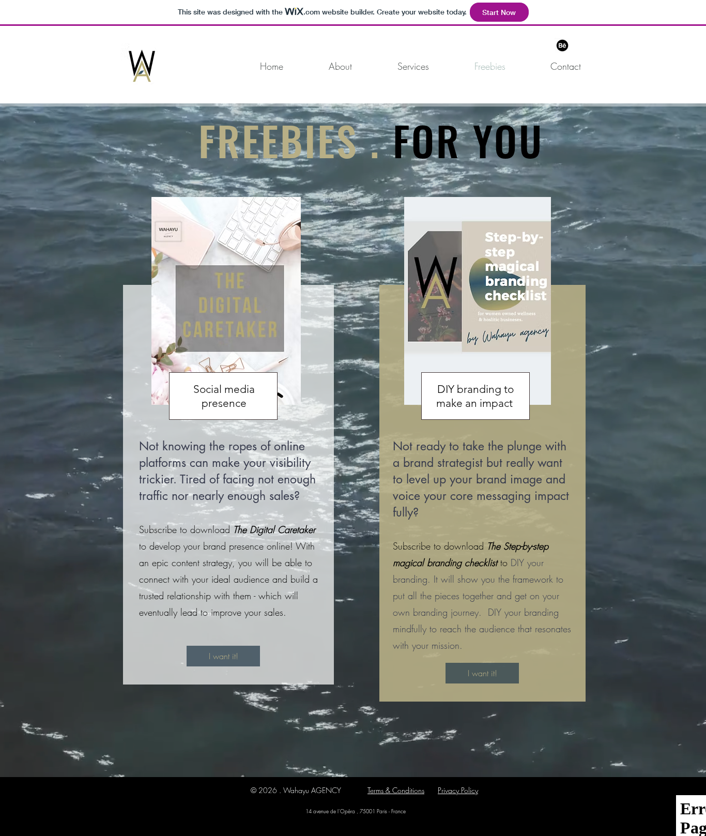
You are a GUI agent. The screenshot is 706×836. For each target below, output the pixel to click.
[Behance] (562, 45)
